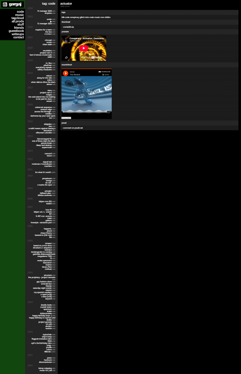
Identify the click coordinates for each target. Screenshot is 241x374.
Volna (51, 80)
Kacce (51, 156)
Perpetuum (48, 178)
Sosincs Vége (47, 109)
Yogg (51, 345)
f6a (52, 237)
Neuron (50, 290)
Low (52, 126)
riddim (107, 17)
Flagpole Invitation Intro (43, 339)
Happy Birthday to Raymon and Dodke (42, 319)
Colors (50, 349)
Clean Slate (49, 44)
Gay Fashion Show (46, 281)
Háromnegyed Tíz (46, 139)
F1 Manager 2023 (46, 23)
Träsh (51, 218)
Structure (49, 275)
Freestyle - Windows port (43, 222)
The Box (50, 32)
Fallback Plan (47, 193)
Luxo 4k (50, 210)
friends (19, 27)
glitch (82, 17)
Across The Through (44, 111)
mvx (102, 17)
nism (51, 90)
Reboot (50, 76)
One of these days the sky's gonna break (43, 142)
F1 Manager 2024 (46, 11)
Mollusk (50, 269)
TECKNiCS (50, 250)
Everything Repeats (45, 67)
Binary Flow (48, 267)
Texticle (50, 328)
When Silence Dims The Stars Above (43, 83)
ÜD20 (51, 57)
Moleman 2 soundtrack (43, 164)
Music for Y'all (47, 370)
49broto (49, 351)
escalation (49, 50)
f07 (52, 214)
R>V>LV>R (49, 34)
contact (18, 37)
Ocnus (50, 42)
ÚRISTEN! (50, 243)
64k (63, 17)
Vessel (50, 101)
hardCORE (49, 360)
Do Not (50, 183)
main (92, 17)
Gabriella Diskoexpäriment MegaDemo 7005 (44, 255)
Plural (51, 231)
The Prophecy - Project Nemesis (41, 278)
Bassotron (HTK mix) (45, 235)
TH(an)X (50, 286)
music (19, 15)
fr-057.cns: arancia (45, 216)
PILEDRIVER (49, 65)
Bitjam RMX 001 (47, 201)
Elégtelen (49, 124)
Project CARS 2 (47, 92)
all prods (18, 21)
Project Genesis (46, 322)
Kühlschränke (47, 313)
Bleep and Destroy (45, 145)
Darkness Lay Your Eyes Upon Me (42, 117)
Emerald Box (48, 284)
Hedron (50, 265)
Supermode (48, 147)
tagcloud (17, 18)
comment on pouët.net (73, 128)
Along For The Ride (46, 78)
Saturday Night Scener (44, 288)
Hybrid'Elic (49, 334)
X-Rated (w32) (47, 294)
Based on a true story (44, 245)
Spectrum (49, 309)
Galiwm (50, 220)
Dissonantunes (47, 362)
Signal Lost (49, 162)
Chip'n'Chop (48, 337)
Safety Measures (46, 69)
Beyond (50, 299)
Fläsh (51, 341)
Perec (51, 358)
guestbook (16, 31)
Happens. (49, 229)
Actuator (50, 191)
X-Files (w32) (48, 296)
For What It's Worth (45, 172)
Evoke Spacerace (46, 260)
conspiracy (74, 17)
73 (52, 258)
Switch (50, 203)
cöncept (50, 40)
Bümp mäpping (46, 368)
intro (87, 17)
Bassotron (49, 262)
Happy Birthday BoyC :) (43, 315)
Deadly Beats (48, 305)
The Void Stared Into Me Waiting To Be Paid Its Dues (41, 98)
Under (51, 19)
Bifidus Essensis (46, 195)
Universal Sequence (45, 107)
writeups (18, 34)
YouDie (50, 347)
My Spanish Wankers (44, 292)
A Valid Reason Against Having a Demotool (41, 129)
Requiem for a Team (45, 30)
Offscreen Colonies (45, 132)
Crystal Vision (47, 307)
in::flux (50, 63)
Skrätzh (50, 326)
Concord (50, 153)
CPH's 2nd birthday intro (43, 343)
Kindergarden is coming (43, 252)
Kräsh (51, 311)
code (20, 11)
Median (50, 114)
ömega (50, 180)
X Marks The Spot (46, 185)
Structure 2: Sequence (44, 248)
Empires (50, 13)
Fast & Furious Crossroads (42, 55)
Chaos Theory (47, 233)
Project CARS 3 (47, 53)
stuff (20, 24)
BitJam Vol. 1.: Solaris (44, 212)
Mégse (50, 95)
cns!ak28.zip (68, 27)
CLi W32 (50, 324)
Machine (49, 166)
